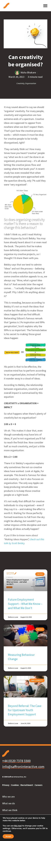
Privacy (6, 785)
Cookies (15, 785)
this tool (18, 826)
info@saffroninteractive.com (23, 766)
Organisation (30, 83)
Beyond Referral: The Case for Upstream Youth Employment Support (24, 710)
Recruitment (27, 785)
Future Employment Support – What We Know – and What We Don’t (25, 604)
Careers (39, 785)
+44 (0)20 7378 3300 (16, 761)
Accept (8, 836)
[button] (45, 5)
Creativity (20, 83)
